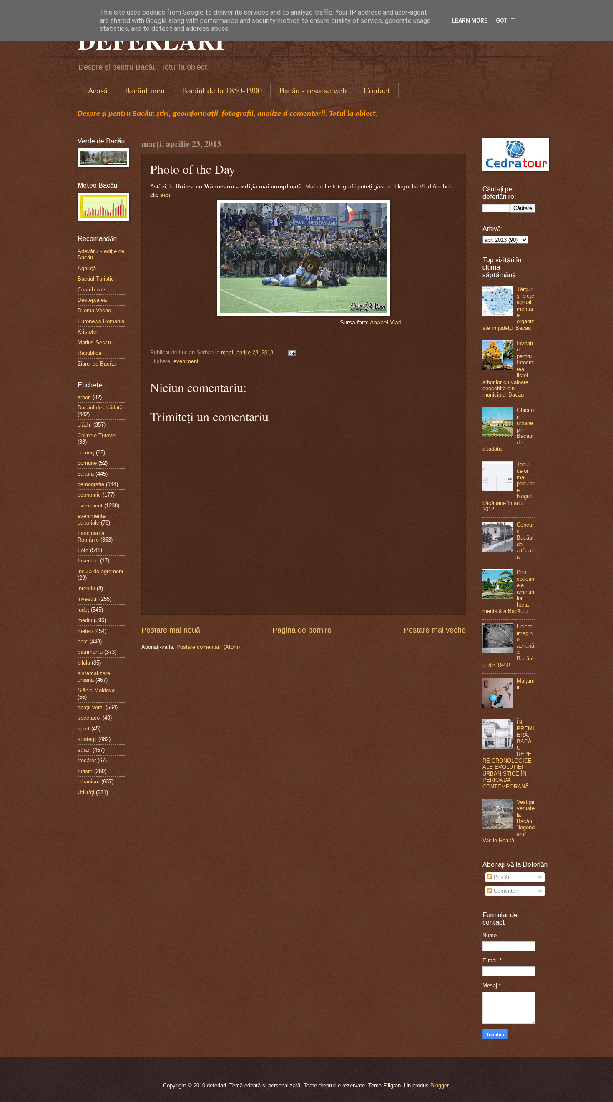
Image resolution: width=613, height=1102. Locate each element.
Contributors (92, 289)
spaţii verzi (91, 707)
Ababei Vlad (386, 322)
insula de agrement (100, 571)
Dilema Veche (94, 310)
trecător (87, 760)
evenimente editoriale (92, 519)
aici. (166, 195)
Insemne (88, 560)
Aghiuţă (87, 268)
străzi (84, 750)
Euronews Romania (101, 321)
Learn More (469, 20)
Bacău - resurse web (313, 90)
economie (89, 495)
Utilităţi (86, 792)
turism (85, 771)
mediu (85, 620)
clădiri (85, 425)
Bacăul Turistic (96, 279)
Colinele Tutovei (97, 435)
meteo (85, 631)
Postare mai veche (435, 630)
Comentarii (506, 891)
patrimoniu (90, 652)
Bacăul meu (145, 90)
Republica (89, 353)
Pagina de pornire (302, 630)
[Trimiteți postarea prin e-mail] (291, 352)
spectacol (89, 718)
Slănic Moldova (96, 690)
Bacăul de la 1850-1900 (222, 90)
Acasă (98, 90)
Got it (505, 20)
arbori (84, 397)
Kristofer (88, 332)
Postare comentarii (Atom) (208, 647)
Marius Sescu (94, 342)
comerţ (86, 452)
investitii (88, 599)
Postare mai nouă (170, 630)
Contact (377, 90)
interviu (86, 588)
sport (84, 728)
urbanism (89, 781)
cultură (86, 474)
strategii (87, 739)
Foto (83, 550)
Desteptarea (92, 300)
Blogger (439, 1085)
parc (83, 641)
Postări (501, 877)
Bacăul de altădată (100, 407)
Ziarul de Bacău (97, 364)
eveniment (185, 361)
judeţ (83, 610)
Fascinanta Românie (91, 536)
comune (87, 463)
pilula (84, 663)
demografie (91, 484)
